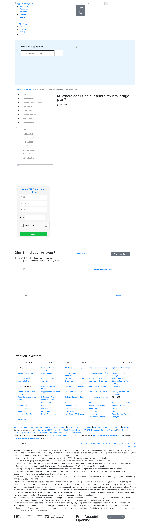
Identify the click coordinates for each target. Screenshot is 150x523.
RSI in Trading (117, 386)
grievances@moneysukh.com (62, 435)
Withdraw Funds (71, 405)
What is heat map (47, 373)
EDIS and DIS (28, 107)
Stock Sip (115, 411)
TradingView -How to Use (98, 392)
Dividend (115, 408)
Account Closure (47, 402)
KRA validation (28, 123)
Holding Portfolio (118, 405)
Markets (23, 12)
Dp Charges (22, 419)
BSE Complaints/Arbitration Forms (38, 427)
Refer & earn (28, 111)
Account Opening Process (33, 103)
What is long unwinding (98, 368)
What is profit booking (73, 368)
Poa (18, 402)
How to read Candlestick (98, 386)
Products (24, 9)
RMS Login (52, 430)
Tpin (66, 408)
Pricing (23, 14)
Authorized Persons (73, 433)
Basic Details (41, 433)
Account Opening (101, 430)
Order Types (93, 408)
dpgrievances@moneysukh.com (27, 438)
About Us (24, 6)
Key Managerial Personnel (24, 433)
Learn (22, 17)
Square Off (93, 411)
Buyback (44, 408)
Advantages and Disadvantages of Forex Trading (121, 381)
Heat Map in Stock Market (75, 386)
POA (24, 95)
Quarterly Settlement (97, 405)
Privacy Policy (60, 427)
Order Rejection (71, 411)
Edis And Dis (22, 405)
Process (112, 430)
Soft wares (42, 430)
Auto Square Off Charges (74, 414)
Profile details (28, 99)
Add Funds (45, 405)
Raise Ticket (122, 430)
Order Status (46, 411)
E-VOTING (88, 430)
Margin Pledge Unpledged (51, 414)
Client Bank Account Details (70, 430)
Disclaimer (18, 427)
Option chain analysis (25, 373)
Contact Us (127, 427)
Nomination (27, 119)
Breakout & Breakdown (74, 392)
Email (69, 427)
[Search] (106, 3)
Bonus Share (22, 408)
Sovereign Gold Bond (25, 414)
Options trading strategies (122, 368)
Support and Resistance (50, 392)
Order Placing (22, 411)
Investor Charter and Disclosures (107, 427)
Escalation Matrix (56, 433)
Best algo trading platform (99, 373)
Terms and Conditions (82, 427)
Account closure (29, 115)
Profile (67, 402)
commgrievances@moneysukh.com (108, 435)
